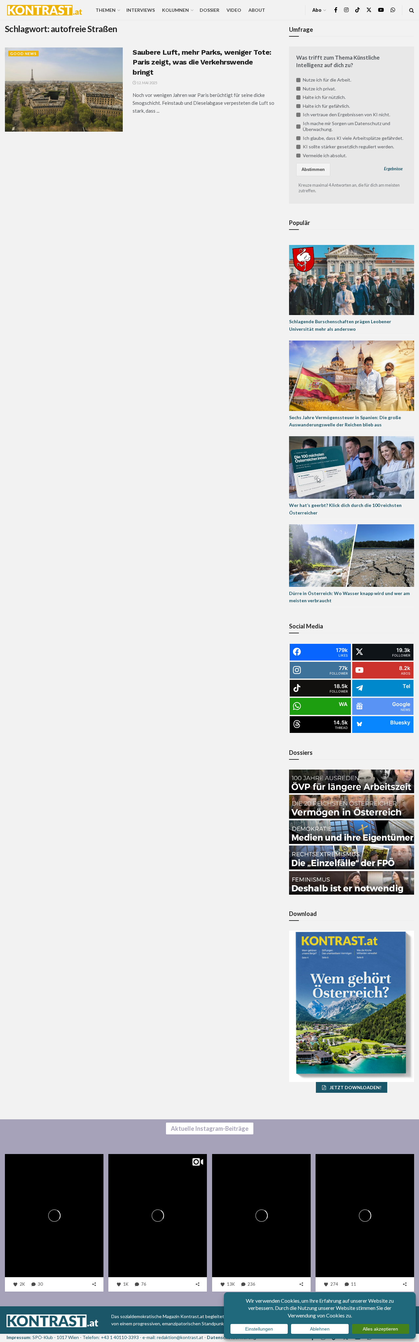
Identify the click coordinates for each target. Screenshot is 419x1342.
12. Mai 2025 (146, 83)
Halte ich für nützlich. (324, 97)
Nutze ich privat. (319, 88)
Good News (23, 53)
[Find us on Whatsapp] (393, 10)
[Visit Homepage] (44, 10)
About (256, 10)
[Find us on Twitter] (369, 10)
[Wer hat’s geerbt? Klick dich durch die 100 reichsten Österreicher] (351, 467)
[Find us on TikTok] (357, 10)
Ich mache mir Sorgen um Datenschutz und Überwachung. (346, 126)
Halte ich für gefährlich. (326, 106)
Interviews (140, 10)
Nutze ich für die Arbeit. (327, 80)
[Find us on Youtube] (381, 10)
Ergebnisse (393, 168)
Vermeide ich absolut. (325, 155)
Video (234, 10)
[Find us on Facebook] (335, 10)
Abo (316, 10)
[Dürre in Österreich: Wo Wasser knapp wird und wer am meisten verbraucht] (351, 555)
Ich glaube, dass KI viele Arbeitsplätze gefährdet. (353, 138)
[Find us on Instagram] (346, 10)
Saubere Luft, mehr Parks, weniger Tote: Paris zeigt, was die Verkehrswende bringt (202, 62)
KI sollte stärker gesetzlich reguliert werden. (348, 146)
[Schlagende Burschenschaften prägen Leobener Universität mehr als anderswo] (351, 279)
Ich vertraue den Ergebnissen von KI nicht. (346, 114)
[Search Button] (411, 10)
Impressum (18, 1337)
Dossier (209, 10)
